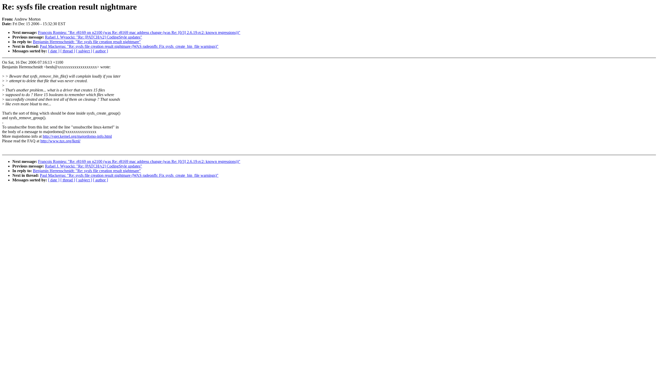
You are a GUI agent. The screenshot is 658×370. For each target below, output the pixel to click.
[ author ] (100, 51)
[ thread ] (67, 51)
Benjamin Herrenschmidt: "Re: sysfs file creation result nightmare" (87, 42)
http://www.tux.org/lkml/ (60, 141)
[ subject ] (84, 51)
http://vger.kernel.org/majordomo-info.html (77, 136)
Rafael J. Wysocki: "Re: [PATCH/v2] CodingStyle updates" (93, 37)
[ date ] (53, 51)
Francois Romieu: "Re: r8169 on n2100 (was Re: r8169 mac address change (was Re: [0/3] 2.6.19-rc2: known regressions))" (139, 32)
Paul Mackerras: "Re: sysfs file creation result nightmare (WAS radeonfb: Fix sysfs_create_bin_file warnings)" (129, 46)
